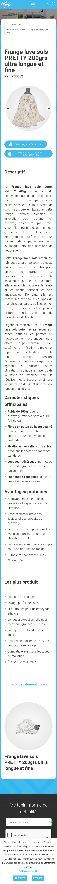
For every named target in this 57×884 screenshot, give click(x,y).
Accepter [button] (20, 878)
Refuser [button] (37, 878)
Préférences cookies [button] (29, 871)
